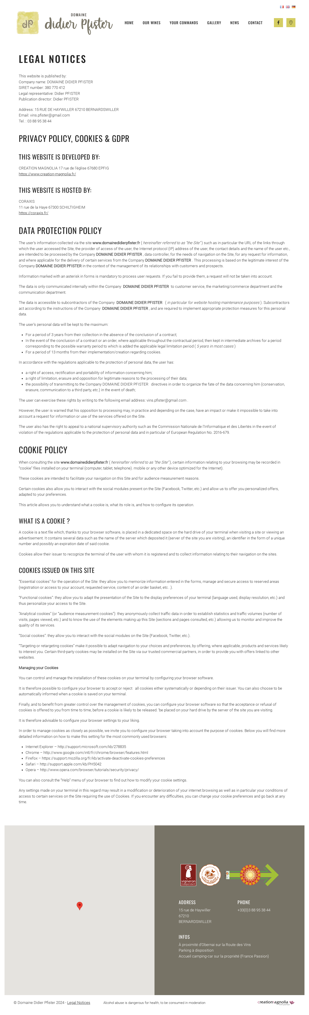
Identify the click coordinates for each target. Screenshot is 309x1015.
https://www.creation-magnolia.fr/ (47, 174)
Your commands (184, 22)
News (234, 22)
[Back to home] (64, 22)
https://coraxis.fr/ (33, 213)
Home (129, 22)
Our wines (152, 22)
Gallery (214, 22)
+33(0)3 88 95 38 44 (254, 910)
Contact (255, 22)
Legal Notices (78, 1002)
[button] (80, 906)
